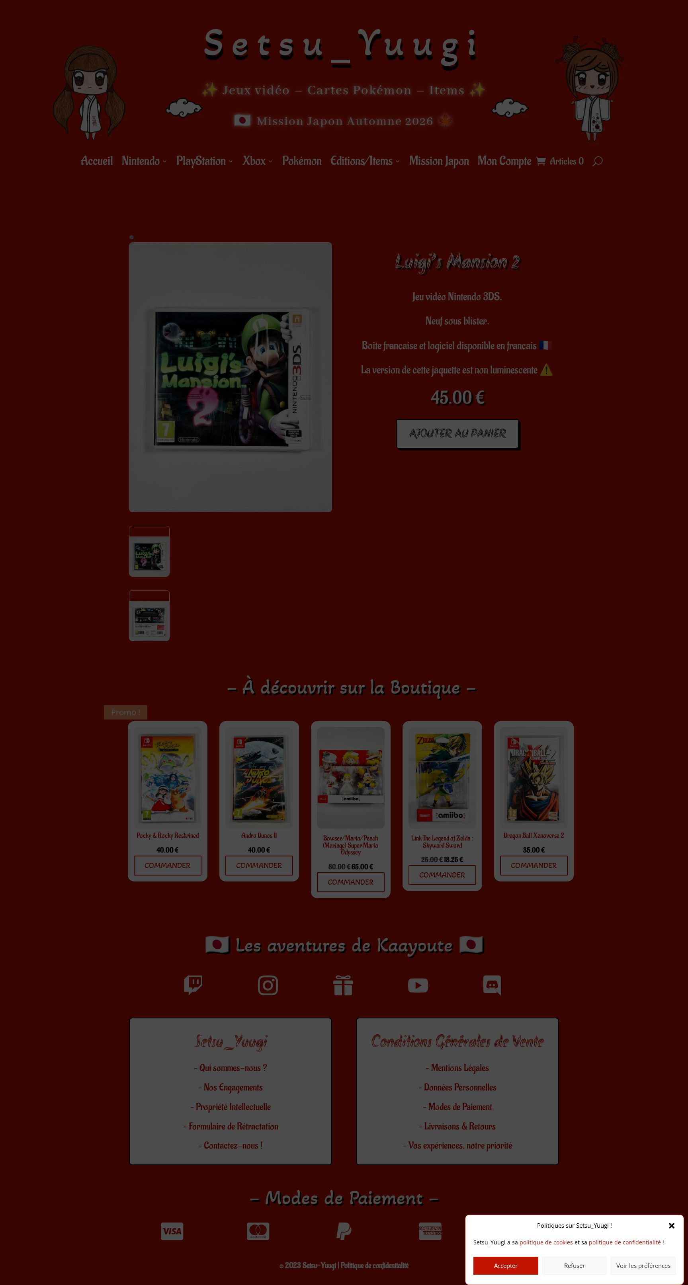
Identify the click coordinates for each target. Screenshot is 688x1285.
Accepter (506, 1266)
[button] (672, 1226)
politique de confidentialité (625, 1242)
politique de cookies (546, 1242)
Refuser (574, 1266)
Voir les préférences (643, 1266)
